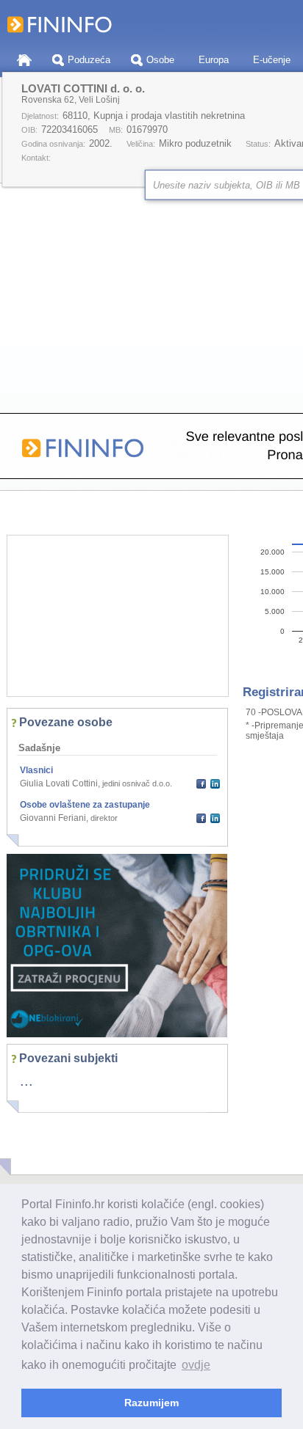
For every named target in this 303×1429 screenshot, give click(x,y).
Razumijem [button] (151, 1402)
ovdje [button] (196, 1365)
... (26, 1080)
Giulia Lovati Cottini (59, 783)
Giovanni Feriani (53, 818)
